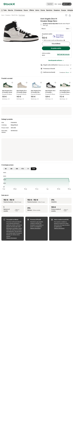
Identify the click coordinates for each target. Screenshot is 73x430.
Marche (10, 10)
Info (56, 4)
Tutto (5, 10)
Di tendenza (18, 10)
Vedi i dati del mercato (63, 54)
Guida (59, 4)
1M (5, 168)
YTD (22, 168)
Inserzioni (50, 4)
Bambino (49, 10)
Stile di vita (14, 15)
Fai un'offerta (56, 44)
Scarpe (63, 10)
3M (11, 168)
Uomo (37, 10)
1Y (28, 168)
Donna (43, 10)
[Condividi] (70, 15)
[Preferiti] (66, 15)
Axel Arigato (22, 15)
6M (17, 168)
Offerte (31, 10)
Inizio (2, 15)
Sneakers (57, 10)
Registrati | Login (66, 4)
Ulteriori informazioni (14, 238)
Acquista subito (56, 48)
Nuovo (26, 10)
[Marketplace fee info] (64, 40)
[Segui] (12, 82)
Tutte (33, 168)
